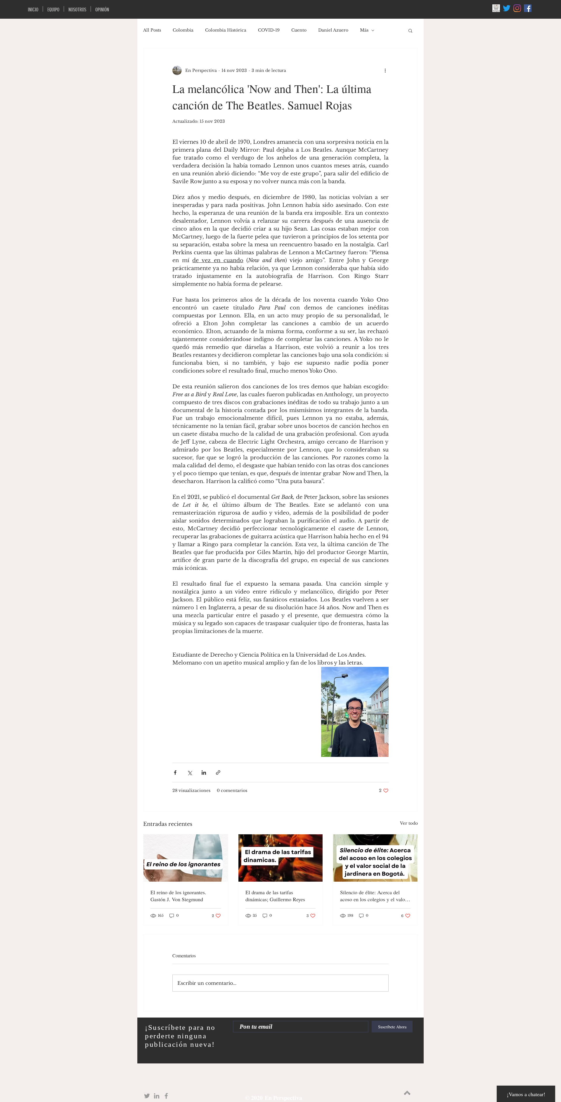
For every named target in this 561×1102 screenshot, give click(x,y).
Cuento (299, 30)
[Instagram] (517, 8)
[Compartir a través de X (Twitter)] (189, 772)
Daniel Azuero (333, 30)
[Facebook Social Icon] (527, 8)
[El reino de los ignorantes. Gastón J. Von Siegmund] (185, 858)
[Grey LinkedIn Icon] (156, 1096)
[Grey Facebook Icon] (166, 1096)
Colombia (183, 30)
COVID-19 (269, 30)
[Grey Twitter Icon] (147, 1096)
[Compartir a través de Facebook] (175, 772)
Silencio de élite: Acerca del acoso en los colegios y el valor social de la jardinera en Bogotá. (374, 896)
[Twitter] (506, 8)
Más (364, 30)
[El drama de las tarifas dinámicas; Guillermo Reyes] (280, 858)
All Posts (152, 30)
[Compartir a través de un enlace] (218, 772)
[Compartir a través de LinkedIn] (204, 772)
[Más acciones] (385, 70)
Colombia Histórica (225, 30)
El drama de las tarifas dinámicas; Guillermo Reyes (275, 896)
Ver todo (409, 823)
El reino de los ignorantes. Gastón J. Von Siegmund (178, 896)
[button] (410, 30)
